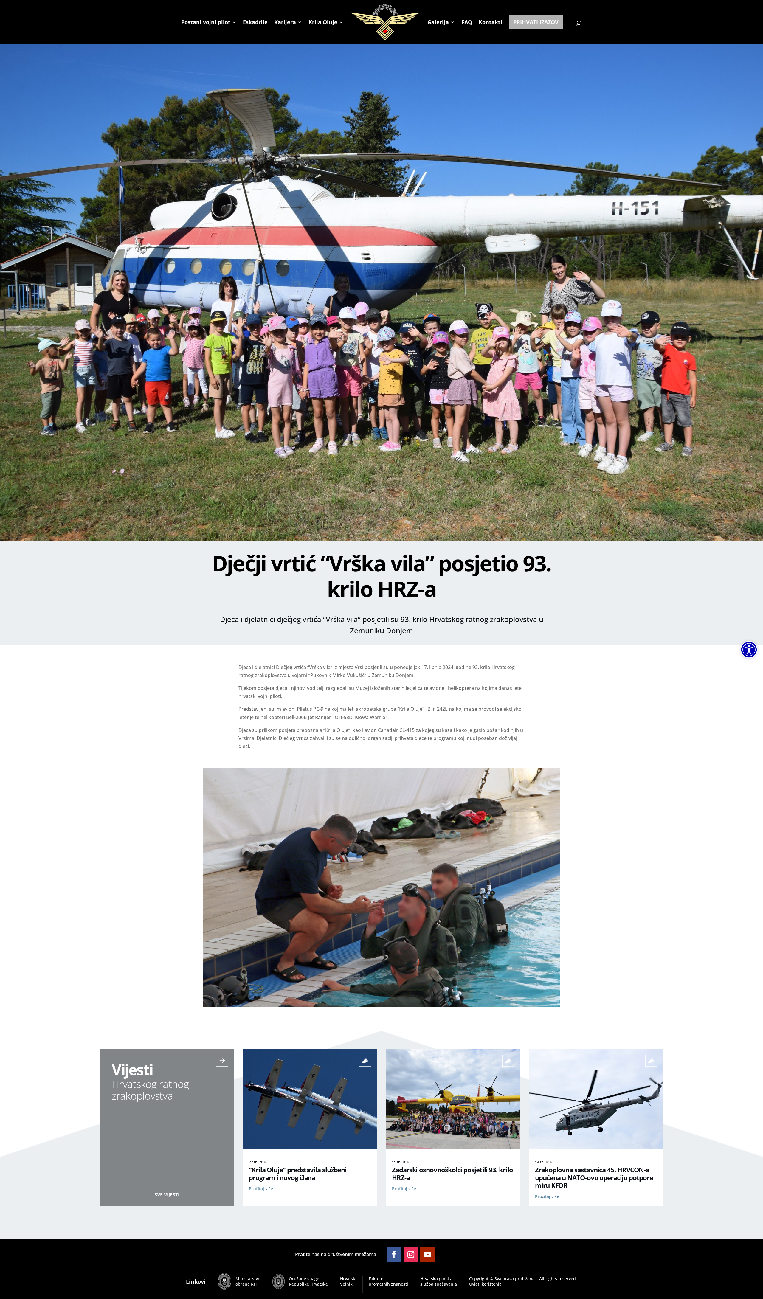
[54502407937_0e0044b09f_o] (381, 1005)
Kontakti (490, 22)
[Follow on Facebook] (394, 1254)
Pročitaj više (261, 1188)
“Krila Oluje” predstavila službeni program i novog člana (298, 1173)
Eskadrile (255, 22)
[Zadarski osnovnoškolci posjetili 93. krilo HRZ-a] (453, 1147)
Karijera (285, 22)
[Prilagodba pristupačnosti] (749, 649)
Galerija (438, 22)
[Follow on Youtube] (427, 1254)
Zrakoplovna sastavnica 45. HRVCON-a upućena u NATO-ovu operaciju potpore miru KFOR (594, 1177)
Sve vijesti (166, 1194)
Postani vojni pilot (205, 22)
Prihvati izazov (536, 22)
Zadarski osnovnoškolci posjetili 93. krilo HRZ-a (452, 1173)
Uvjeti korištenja (485, 1284)
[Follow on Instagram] (411, 1254)
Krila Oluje (322, 22)
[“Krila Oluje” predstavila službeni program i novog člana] (310, 1147)
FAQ (466, 22)
